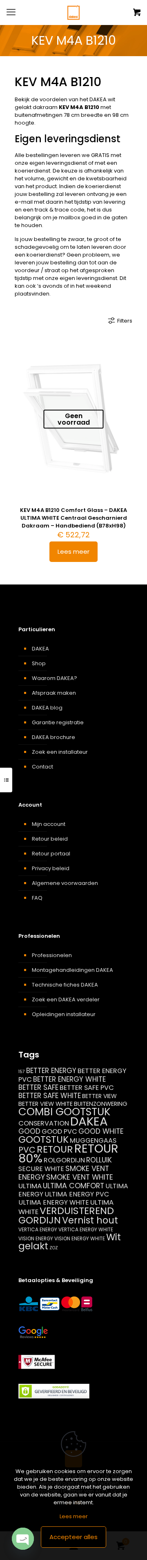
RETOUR (55, 1149)
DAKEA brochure (53, 737)
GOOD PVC (59, 1131)
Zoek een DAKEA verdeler (66, 999)
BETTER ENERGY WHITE (69, 1079)
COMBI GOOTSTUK (64, 1111)
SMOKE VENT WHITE (79, 1177)
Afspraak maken (54, 693)
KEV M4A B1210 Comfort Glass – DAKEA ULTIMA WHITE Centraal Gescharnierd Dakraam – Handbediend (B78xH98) (73, 518)
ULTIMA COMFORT (73, 1185)
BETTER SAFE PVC (87, 1087)
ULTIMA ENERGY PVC (77, 1194)
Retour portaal (51, 853)
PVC (27, 1149)
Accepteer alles (73, 1537)
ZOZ (53, 1248)
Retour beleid (50, 839)
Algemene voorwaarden (65, 883)
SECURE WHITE (41, 1168)
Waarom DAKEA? (54, 678)
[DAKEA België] (73, 12)
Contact (42, 767)
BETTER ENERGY (51, 1071)
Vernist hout (90, 1220)
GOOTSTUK (43, 1139)
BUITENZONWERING (100, 1104)
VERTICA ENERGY (37, 1229)
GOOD (29, 1131)
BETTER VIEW (99, 1096)
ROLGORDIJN (64, 1160)
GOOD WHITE (101, 1131)
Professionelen (52, 955)
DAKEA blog (47, 708)
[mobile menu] (11, 12)
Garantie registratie (58, 722)
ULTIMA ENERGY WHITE (53, 1202)
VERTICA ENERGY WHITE (85, 1229)
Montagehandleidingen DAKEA (72, 970)
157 (21, 1072)
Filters (124, 321)
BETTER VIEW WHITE (45, 1104)
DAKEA (40, 649)
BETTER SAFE (38, 1087)
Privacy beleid (50, 868)
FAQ (37, 898)
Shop (39, 663)
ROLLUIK (99, 1160)
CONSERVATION (43, 1123)
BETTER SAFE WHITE (49, 1096)
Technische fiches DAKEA (65, 985)
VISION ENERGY (35, 1238)
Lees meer (73, 551)
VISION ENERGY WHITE (79, 1238)
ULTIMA (30, 1186)
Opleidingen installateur (64, 1014)
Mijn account (48, 824)
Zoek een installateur (60, 752)
